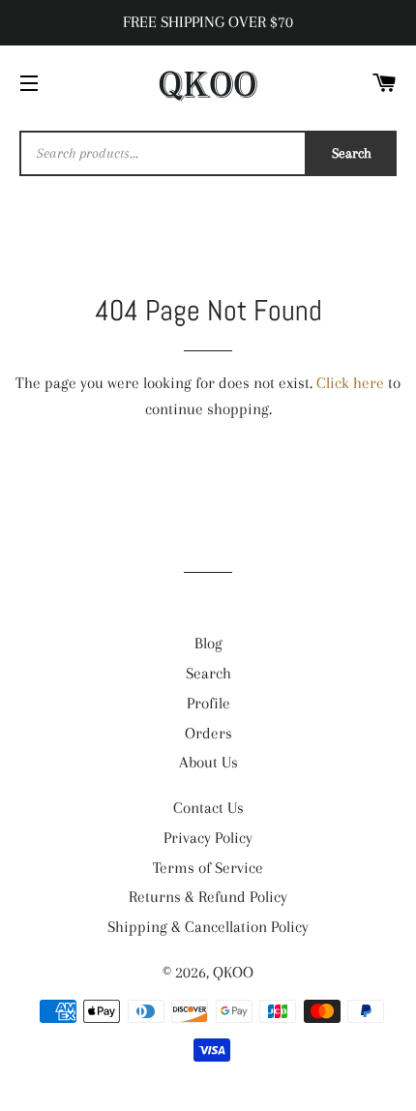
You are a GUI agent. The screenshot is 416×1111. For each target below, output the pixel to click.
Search (351, 153)
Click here (350, 383)
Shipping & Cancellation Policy (208, 926)
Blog (208, 643)
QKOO (233, 972)
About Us (208, 762)
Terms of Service (208, 867)
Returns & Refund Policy (208, 896)
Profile (208, 703)
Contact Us (208, 807)
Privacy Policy (208, 837)
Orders (208, 733)
